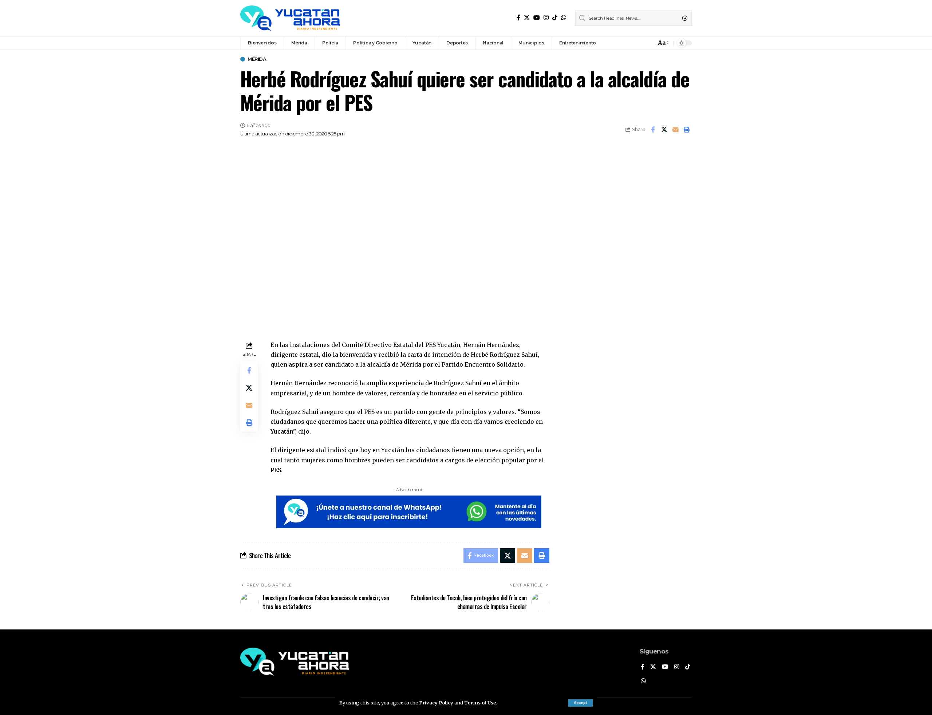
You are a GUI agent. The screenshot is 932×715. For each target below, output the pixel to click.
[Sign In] (635, 43)
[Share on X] (664, 129)
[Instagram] (546, 18)
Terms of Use (480, 703)
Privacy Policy (436, 703)
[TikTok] (554, 18)
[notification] (648, 43)
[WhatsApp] (563, 18)
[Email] (675, 129)
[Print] (687, 129)
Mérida (257, 59)
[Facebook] (518, 18)
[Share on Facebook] (653, 129)
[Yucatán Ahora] (290, 18)
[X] (527, 18)
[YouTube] (537, 18)
